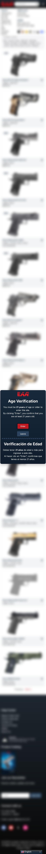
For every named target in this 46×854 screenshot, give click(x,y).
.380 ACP (24, 41)
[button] (43, 4)
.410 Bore (35, 46)
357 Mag (13, 43)
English (27, 852)
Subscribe (35, 795)
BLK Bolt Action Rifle (25, 26)
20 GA (28, 46)
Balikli (20, 20)
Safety (4, 728)
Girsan (4, 10)
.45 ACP (11, 41)
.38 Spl (6, 43)
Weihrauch (22, 10)
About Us (6, 731)
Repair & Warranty (10, 715)
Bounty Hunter (23, 16)
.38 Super (33, 41)
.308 (11, 46)
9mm (5, 41)
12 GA (16, 46)
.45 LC (38, 43)
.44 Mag (31, 43)
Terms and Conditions (32, 845)
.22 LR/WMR (22, 43)
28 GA (22, 46)
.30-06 (6, 46)
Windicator (21, 13)
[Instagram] (25, 827)
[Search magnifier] (37, 4)
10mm (17, 41)
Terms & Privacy (9, 725)
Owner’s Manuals (9, 719)
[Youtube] (11, 827)
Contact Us (6, 722)
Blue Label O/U (23, 23)
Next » (28, 689)
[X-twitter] (18, 827)
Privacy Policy (23, 848)
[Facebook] (3, 827)
